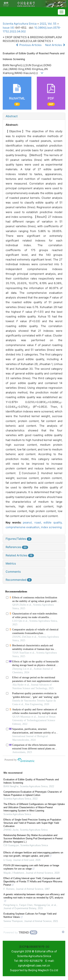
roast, (39, 522)
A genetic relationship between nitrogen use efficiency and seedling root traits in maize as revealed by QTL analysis (33, 896)
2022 (43, 23)
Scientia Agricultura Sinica (19, 23)
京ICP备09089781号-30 (34, 946)
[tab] (34, 116)
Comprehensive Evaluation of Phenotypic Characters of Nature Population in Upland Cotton (32, 793)
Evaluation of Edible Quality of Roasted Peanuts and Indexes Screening (31, 781)
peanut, (28, 522)
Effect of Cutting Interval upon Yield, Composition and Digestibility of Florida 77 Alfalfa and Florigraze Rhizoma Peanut (32, 881)
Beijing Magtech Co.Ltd (43, 970)
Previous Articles (30, 45)
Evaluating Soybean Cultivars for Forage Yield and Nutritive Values (29, 915)
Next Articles (54, 45)
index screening (51, 527)
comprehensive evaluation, (23, 527)
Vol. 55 (52, 23)
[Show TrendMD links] (63, 931)
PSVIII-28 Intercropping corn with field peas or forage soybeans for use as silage (31, 867)
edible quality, (53, 522)
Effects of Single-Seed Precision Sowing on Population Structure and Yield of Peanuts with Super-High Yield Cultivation (32, 823)
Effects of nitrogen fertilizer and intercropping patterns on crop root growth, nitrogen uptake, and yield (33, 854)
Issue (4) (8, 27)
